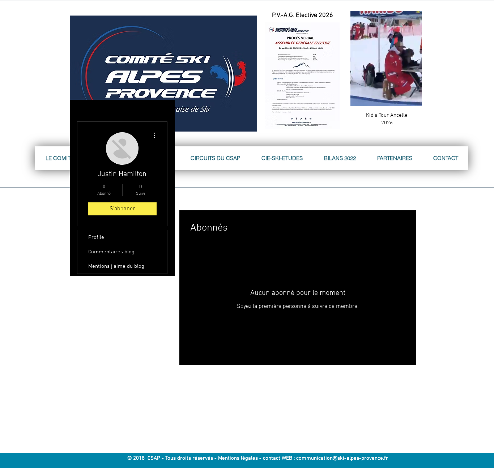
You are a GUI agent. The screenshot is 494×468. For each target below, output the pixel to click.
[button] (413, 98)
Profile (96, 237)
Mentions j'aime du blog (116, 266)
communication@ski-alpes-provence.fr (342, 458)
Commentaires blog (111, 252)
